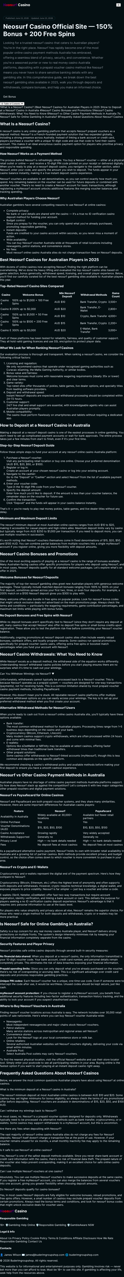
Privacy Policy (21, 1238)
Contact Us (35, 1241)
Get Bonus (9, 96)
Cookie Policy (38, 1238)
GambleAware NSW (80, 1225)
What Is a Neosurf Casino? (17, 107)
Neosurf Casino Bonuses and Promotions (66, 110)
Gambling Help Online (20, 1225)
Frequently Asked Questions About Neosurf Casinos (90, 116)
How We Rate (105, 1238)
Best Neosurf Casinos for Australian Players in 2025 (67, 107)
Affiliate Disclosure (84, 1238)
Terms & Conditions (60, 1238)
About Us (5, 1238)
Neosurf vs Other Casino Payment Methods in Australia (81, 113)
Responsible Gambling (51, 1225)
